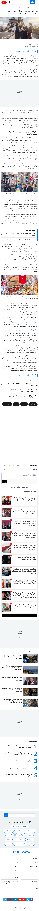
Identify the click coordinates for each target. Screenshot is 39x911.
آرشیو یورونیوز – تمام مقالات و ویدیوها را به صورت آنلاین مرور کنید (10, 882)
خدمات (36, 888)
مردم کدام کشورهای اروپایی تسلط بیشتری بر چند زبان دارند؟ (21, 240)
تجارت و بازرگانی (34, 866)
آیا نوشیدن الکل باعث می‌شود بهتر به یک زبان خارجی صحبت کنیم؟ (23, 397)
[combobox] (19, 815)
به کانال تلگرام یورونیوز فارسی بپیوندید (27, 330)
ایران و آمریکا (19, 839)
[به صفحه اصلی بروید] (32, 2)
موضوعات (35, 858)
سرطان (8, 839)
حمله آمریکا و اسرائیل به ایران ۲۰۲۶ (25, 831)
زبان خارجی (7, 404)
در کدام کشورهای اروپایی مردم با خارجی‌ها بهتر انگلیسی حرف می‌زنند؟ (22, 384)
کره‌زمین (16, 866)
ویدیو (36, 877)
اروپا (16, 404)
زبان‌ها (24, 404)
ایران (30, 835)
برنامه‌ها (16, 877)
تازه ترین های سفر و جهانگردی (25, 7)
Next (36, 870)
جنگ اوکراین (8, 831)
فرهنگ (16, 874)
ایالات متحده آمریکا (20, 844)
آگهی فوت (29, 839)
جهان (17, 862)
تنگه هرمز (10, 835)
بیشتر (36, 893)
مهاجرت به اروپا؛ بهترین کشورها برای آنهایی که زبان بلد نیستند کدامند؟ (20, 234)
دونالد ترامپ (21, 835)
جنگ (31, 844)
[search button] (6, 815)
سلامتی (8, 844)
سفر (33, 7)
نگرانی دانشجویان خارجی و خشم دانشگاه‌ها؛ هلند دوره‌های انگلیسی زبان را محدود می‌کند (22, 391)
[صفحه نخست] (37, 7)
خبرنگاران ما (35, 881)
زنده (4, 2)
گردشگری (33, 404)
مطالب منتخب (32, 652)
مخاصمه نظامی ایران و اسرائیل (19, 826)
